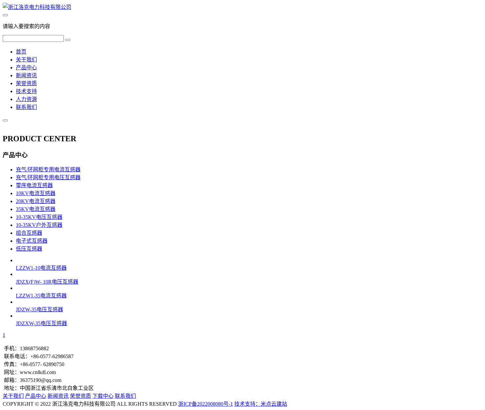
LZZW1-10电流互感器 (41, 268)
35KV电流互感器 (35, 209)
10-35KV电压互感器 (39, 217)
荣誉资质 (26, 83)
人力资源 (26, 99)
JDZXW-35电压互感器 (41, 323)
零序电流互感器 (34, 185)
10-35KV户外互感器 (39, 225)
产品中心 (26, 67)
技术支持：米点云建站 (260, 404)
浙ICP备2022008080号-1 (205, 404)
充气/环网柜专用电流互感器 (48, 169)
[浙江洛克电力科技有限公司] (37, 7)
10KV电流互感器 (35, 193)
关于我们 (26, 59)
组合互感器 (29, 233)
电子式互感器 (32, 241)
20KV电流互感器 (35, 201)
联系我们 (26, 107)
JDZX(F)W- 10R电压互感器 (47, 282)
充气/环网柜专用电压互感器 (48, 177)
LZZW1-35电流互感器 (41, 295)
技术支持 (26, 91)
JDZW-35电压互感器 (39, 309)
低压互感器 (29, 249)
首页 (21, 51)
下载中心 (102, 396)
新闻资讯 (26, 75)
